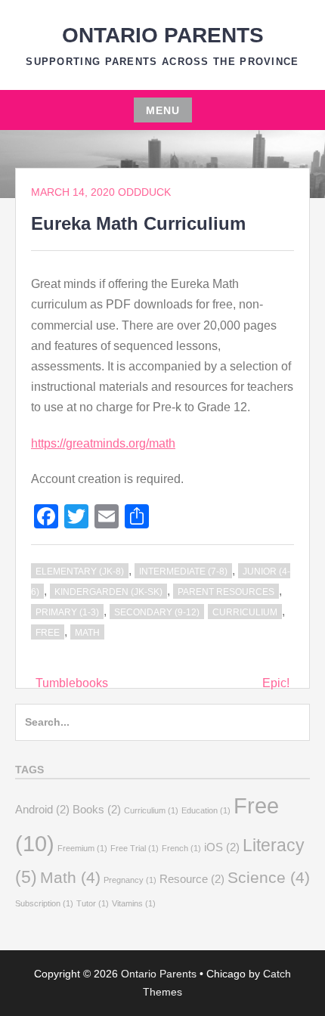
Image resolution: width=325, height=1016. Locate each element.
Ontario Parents (163, 35)
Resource (191, 878)
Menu (163, 110)
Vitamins (134, 903)
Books (97, 809)
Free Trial (134, 848)
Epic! (275, 683)
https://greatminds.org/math (103, 443)
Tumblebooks (72, 683)
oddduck (144, 192)
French (181, 848)
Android (42, 809)
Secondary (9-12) (157, 612)
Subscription (44, 903)
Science (269, 877)
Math (87, 632)
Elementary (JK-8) (80, 571)
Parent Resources (226, 592)
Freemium (82, 848)
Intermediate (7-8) (183, 571)
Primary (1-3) (67, 612)
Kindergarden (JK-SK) (108, 592)
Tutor (92, 903)
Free (48, 632)
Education (206, 810)
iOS (222, 847)
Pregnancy (130, 879)
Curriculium (244, 612)
